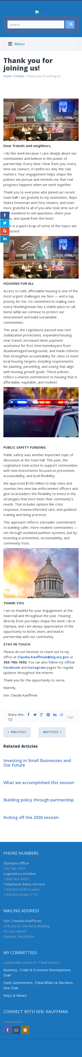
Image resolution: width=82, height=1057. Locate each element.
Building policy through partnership (38, 800)
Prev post (18, 732)
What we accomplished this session (38, 782)
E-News (19, 76)
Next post (50, 732)
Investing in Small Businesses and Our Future (37, 763)
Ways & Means (15, 995)
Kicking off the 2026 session (31, 817)
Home (7, 76)
